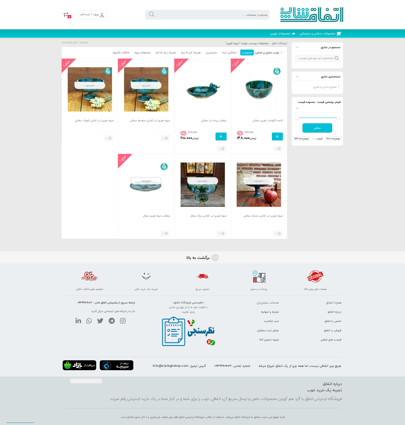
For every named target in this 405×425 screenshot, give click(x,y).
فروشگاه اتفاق (279, 43)
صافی (317, 127)
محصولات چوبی (280, 33)
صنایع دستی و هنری (324, 87)
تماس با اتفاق (333, 321)
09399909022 (223, 366)
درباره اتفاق (334, 311)
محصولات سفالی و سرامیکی (317, 33)
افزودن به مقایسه (241, 148)
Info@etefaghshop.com (170, 366)
